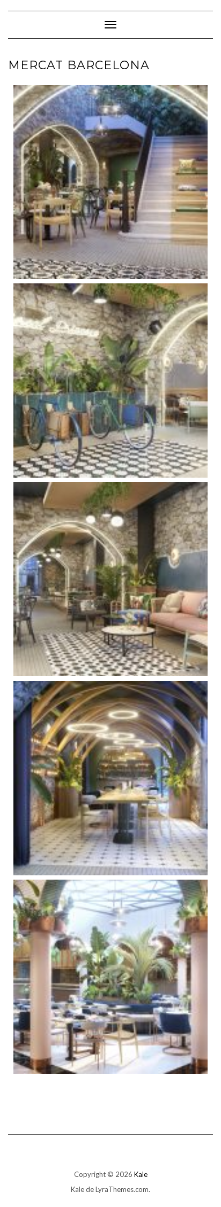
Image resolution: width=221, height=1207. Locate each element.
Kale (141, 1174)
